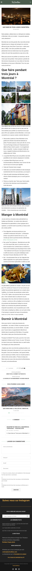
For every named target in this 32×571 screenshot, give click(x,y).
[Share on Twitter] (21, 368)
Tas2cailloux (16, 565)
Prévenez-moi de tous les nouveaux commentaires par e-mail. (15, 480)
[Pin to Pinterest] (22, 368)
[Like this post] (18, 368)
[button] (3, 400)
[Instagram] (13, 569)
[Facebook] (16, 569)
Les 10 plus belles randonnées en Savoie (11, 527)
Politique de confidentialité (16, 557)
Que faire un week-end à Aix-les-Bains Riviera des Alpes (14, 530)
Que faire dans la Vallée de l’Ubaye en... (16, 408)
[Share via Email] (24, 368)
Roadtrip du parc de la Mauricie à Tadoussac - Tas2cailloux (18, 427)
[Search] (30, 2)
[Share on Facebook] (19, 368)
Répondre (27, 427)
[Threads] (19, 569)
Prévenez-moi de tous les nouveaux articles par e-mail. (15, 485)
